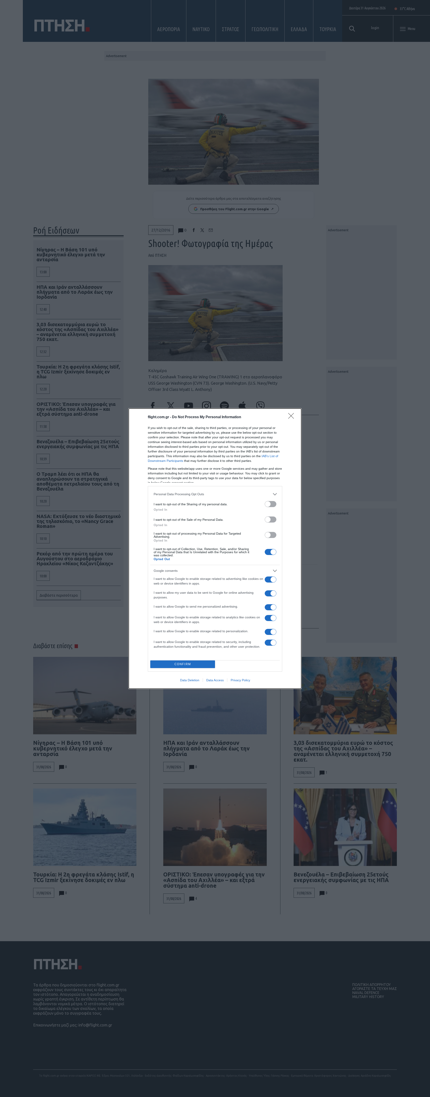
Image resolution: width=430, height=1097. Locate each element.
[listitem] (215, 494)
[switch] (270, 504)
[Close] (292, 417)
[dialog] (215, 549)
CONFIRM (182, 664)
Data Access (215, 680)
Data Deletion (189, 680)
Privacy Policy (240, 680)
